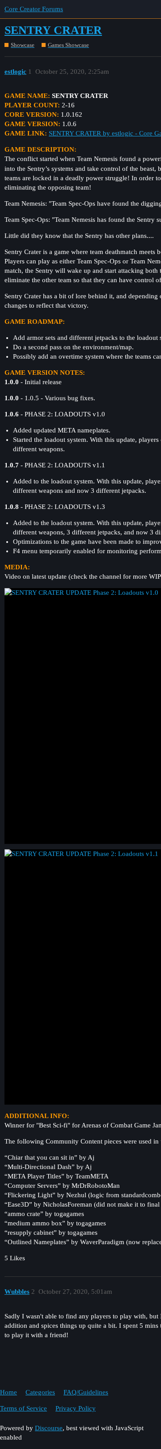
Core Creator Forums (33, 9)
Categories (40, 1392)
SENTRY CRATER (53, 30)
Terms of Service (23, 1408)
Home (8, 1392)
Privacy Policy (75, 1408)
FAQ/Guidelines (86, 1392)
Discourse (49, 1428)
